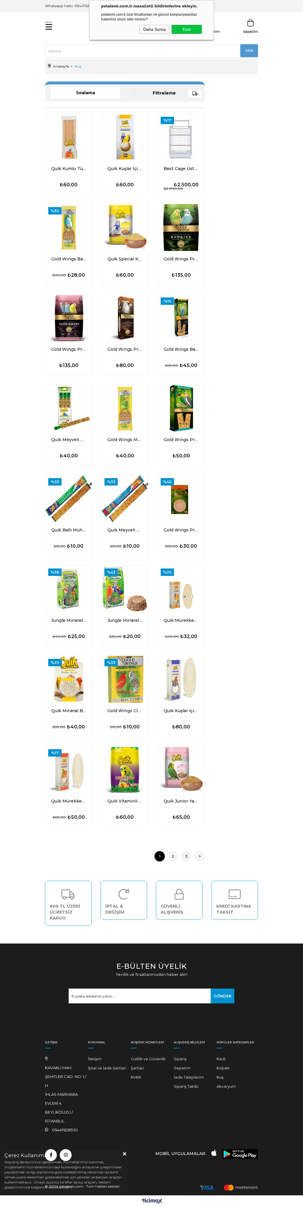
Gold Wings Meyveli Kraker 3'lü (124, 439)
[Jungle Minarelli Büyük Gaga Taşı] (68, 589)
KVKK (136, 1077)
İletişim (94, 1058)
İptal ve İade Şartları (107, 1068)
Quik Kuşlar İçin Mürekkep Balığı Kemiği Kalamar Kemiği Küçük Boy (124, 168)
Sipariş (180, 1058)
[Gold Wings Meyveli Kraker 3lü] (124, 408)
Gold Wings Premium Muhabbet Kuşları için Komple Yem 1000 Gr (181, 259)
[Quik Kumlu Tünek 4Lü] (68, 137)
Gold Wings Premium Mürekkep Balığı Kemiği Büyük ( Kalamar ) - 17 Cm (124, 349)
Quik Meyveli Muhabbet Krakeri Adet (124, 530)
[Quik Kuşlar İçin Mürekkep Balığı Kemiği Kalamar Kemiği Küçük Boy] (124, 137)
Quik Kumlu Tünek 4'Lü (68, 168)
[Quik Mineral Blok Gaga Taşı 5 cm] (68, 679)
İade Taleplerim (189, 1077)
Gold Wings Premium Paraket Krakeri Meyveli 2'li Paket (181, 439)
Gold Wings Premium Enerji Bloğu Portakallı (181, 530)
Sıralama (85, 92)
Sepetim (182, 1068)
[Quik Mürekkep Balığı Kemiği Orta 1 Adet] (68, 769)
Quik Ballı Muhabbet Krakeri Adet (68, 530)
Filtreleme (164, 93)
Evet (187, 29)
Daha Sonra (154, 29)
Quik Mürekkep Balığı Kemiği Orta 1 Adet (68, 801)
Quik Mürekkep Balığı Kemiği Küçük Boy (181, 620)
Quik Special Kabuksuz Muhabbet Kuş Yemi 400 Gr (124, 259)
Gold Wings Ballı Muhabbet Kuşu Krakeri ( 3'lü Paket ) (68, 259)
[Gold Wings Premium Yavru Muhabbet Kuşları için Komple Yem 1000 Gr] (68, 317)
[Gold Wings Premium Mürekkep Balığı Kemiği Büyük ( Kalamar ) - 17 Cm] (124, 317)
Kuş (220, 1077)
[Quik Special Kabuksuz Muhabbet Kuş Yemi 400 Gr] (124, 227)
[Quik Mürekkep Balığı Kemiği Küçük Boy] (181, 589)
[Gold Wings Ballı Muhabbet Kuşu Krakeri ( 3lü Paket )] (68, 227)
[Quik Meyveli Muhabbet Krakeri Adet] (124, 498)
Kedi (221, 1058)
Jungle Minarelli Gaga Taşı (124, 620)
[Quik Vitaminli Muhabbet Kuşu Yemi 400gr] (124, 769)
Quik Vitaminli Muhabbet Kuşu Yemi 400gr (124, 801)
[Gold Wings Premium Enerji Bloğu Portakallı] (181, 498)
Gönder (222, 996)
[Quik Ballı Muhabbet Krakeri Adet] (68, 498)
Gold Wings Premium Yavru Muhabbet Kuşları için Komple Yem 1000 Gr (68, 349)
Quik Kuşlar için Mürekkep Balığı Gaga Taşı (181, 710)
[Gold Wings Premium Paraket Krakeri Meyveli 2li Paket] (181, 408)
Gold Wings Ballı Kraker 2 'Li (181, 349)
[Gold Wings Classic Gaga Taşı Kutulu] (124, 679)
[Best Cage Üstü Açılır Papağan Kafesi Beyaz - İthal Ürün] (181, 137)
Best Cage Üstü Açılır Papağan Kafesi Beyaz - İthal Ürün (181, 168)
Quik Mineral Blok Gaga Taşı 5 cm (68, 710)
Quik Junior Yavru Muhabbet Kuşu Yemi (181, 801)
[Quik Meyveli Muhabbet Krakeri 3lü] (68, 408)
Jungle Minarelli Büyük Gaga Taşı (68, 620)
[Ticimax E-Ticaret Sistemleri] (151, 1201)
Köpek (223, 1068)
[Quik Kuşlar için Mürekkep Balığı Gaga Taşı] (181, 679)
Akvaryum (226, 1086)
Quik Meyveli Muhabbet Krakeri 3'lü (68, 439)
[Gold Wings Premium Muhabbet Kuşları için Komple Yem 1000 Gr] (181, 227)
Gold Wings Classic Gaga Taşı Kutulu (124, 710)
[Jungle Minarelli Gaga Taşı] (124, 589)
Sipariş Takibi (186, 1086)
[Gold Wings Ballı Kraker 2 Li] (181, 317)
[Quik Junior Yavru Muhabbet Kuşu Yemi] (181, 769)
